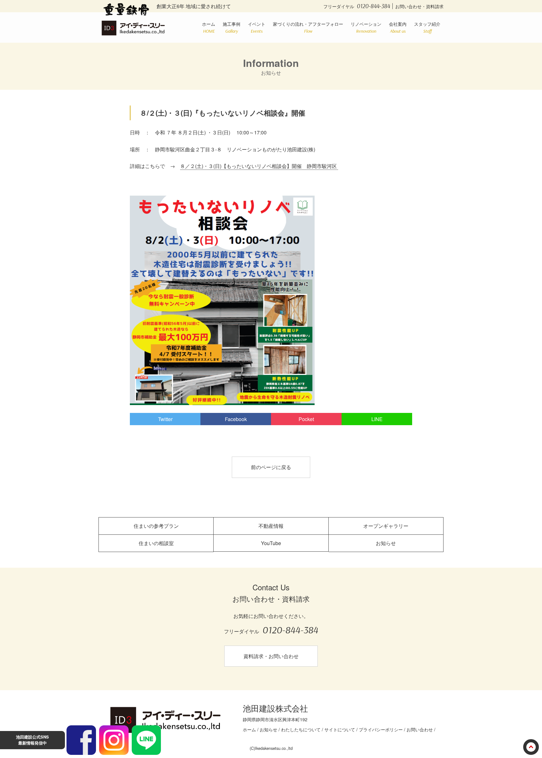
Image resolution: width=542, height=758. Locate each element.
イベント (256, 27)
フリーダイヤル (356, 6)
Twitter (165, 419)
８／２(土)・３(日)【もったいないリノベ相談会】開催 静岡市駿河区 (259, 166)
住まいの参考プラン (156, 525)
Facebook (236, 419)
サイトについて (339, 729)
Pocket (306, 419)
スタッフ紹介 (427, 27)
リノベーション (366, 27)
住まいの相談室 (156, 543)
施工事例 (231, 27)
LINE (377, 419)
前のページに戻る (271, 467)
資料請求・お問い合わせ (271, 656)
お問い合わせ (419, 729)
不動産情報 (271, 525)
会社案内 (397, 27)
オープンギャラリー (385, 525)
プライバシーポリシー (381, 729)
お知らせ (386, 543)
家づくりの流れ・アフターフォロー (308, 27)
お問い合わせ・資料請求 (419, 6)
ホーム (208, 27)
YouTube (271, 543)
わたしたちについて (301, 729)
